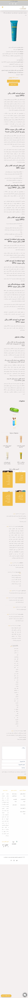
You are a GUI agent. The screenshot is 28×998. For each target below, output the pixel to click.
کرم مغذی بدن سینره (23, 800)
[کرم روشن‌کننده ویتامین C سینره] (7, 455)
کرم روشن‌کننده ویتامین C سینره (7, 463)
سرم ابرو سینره (22, 804)
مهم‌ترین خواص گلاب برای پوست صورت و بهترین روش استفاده (7, 498)
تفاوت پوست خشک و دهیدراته (21, 478)
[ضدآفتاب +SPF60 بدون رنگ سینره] (20, 455)
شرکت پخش (15, 804)
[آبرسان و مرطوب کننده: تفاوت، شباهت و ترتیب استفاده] (8, 471)
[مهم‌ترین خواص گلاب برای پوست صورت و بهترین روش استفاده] (8, 491)
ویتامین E (14, 414)
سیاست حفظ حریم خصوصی (14, 794)
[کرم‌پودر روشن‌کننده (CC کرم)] (20, 439)
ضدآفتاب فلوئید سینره (22, 794)
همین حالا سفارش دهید (13, 81)
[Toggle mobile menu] (2, 7)
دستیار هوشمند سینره (6, 995)
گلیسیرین (14, 427)
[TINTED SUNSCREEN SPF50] (14, 30)
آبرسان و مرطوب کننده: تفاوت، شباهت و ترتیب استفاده (8, 480)
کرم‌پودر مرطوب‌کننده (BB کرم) (7, 446)
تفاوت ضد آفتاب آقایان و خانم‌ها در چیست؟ (20, 497)
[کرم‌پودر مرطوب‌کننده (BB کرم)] (7, 439)
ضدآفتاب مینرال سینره (22, 812)
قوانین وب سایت (15, 800)
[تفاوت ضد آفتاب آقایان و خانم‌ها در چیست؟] (20, 491)
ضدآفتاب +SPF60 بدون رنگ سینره (20, 463)
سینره (7, 818)
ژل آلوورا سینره (23, 808)
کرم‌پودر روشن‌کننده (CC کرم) (21, 446)
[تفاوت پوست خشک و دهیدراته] (20, 471)
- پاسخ (15, 513)
